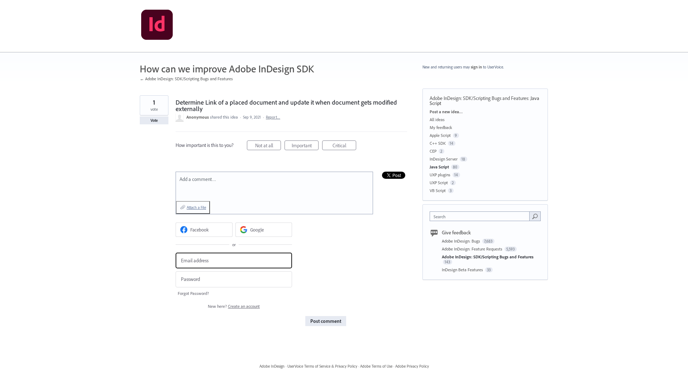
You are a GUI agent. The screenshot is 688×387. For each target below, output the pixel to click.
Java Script (439, 166)
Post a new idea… (446, 111)
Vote (154, 120)
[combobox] (481, 216)
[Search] (535, 216)
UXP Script (439, 182)
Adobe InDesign (272, 366)
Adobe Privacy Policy (412, 366)
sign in (476, 67)
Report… (273, 117)
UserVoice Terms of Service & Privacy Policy (322, 366)
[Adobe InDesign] (157, 26)
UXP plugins (440, 174)
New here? (234, 306)
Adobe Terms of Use (376, 366)
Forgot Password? (193, 293)
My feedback (441, 127)
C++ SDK (438, 143)
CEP (433, 151)
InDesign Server (444, 159)
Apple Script (440, 135)
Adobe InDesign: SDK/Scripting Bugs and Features (479, 98)
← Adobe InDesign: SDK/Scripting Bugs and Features (186, 78)
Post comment (325, 321)
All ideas (437, 119)
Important (305, 146)
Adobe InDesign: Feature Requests (472, 249)
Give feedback (456, 232)
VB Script (438, 190)
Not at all (268, 146)
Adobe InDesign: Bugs (461, 241)
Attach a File (196, 207)
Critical (344, 146)
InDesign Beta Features (463, 269)
